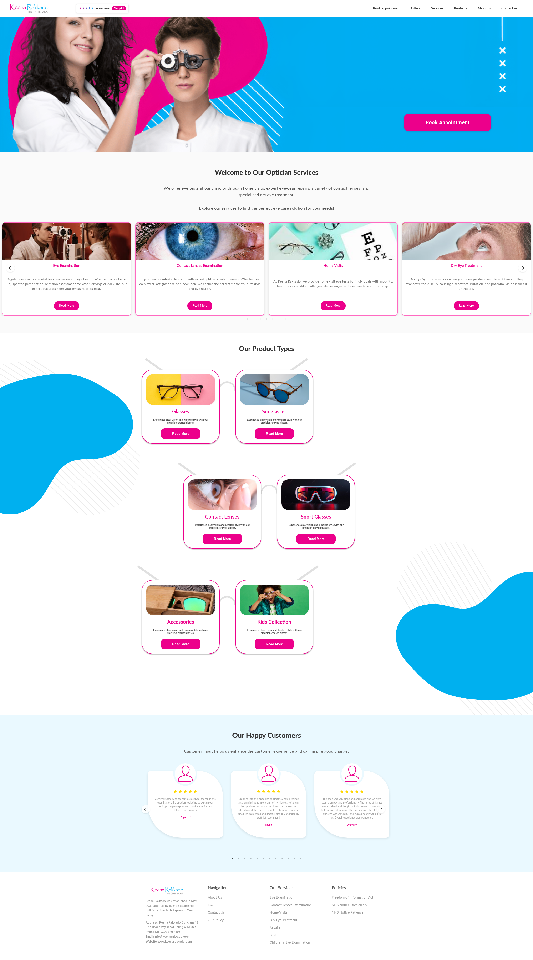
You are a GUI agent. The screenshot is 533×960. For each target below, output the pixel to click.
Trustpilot (119, 8)
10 (288, 858)
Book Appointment (448, 122)
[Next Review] (381, 809)
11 (295, 858)
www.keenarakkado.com (175, 941)
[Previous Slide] (10, 268)
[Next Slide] (522, 268)
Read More (66, 305)
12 (301, 858)
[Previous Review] (146, 809)
